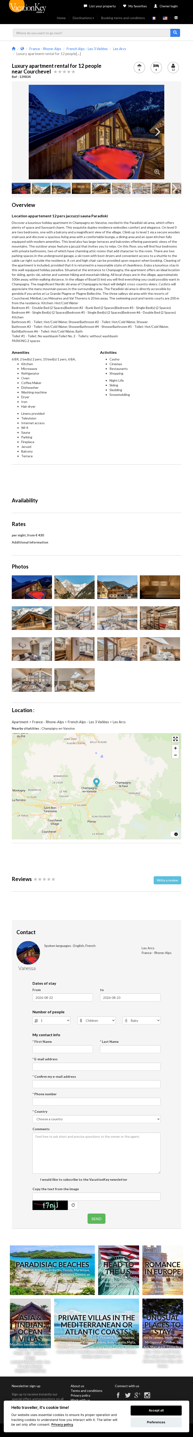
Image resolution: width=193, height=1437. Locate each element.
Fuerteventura (94, 1347)
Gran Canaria (114, 1347)
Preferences (156, 1422)
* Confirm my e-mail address (54, 1076)
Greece (62, 1342)
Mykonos (75, 1342)
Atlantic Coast (89, 1337)
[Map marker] (96, 783)
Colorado (123, 1286)
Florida (67, 1270)
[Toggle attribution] (176, 834)
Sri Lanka (66, 1283)
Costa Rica (174, 1347)
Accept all (156, 1410)
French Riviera (68, 1337)
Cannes (149, 1282)
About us (77, 1386)
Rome (151, 1277)
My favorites (138, 6)
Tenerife (62, 1347)
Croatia (120, 1342)
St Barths (55, 1270)
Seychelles (77, 1279)
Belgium (163, 1287)
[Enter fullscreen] (175, 739)
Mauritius (61, 1279)
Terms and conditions (86, 1391)
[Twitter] (128, 1397)
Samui (40, 1349)
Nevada (110, 1286)
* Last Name (109, 1041)
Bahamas (39, 1274)
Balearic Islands (43, 1279)
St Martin (41, 1270)
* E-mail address (45, 1059)
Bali (17, 1270)
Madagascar (153, 1342)
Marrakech (157, 1347)
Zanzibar (169, 1342)
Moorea (61, 1287)
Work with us (80, 1400)
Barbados (67, 1274)
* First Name (42, 1041)
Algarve (130, 1347)
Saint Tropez (172, 1282)
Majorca (128, 1337)
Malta (131, 1342)
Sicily (110, 1342)
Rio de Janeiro (153, 1337)
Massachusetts (123, 1281)
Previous (35, 132)
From (36, 990)
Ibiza (118, 1337)
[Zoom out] (175, 755)
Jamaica (52, 1274)
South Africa (173, 1337)
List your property (102, 6)
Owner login (169, 6)
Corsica (88, 1342)
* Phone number (44, 1094)
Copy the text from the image (55, 1189)
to (102, 990)
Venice (173, 1277)
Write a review (167, 880)
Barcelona (162, 1291)
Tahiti (51, 1287)
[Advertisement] (97, 478)
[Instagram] (147, 1397)
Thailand (27, 1270)
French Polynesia (34, 1287)
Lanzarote (76, 1347)
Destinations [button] (82, 18)
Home (61, 18)
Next (157, 132)
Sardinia (100, 1342)
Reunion (18, 1283)
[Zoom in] (175, 748)
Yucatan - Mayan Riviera (42, 1283)
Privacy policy (80, 1395)
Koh (33, 1349)
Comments (41, 1129)
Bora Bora (75, 1287)
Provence (149, 1287)
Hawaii (107, 1281)
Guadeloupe (23, 1274)
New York (120, 1277)
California (105, 1277)
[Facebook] (118, 1397)
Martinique (81, 1270)
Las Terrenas (82, 1283)
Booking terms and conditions (123, 18)
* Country (39, 1111)
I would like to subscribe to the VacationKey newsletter (83, 1179)
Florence (162, 1277)
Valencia (175, 1287)
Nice (159, 1282)
